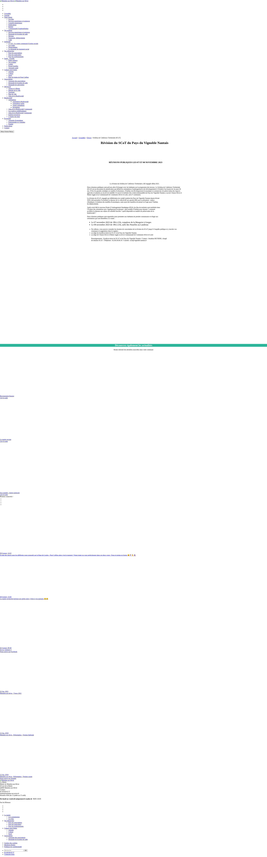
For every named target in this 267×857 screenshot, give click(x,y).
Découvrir (7, 87)
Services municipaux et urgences (19, 21)
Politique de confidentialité (13, 847)
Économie (7, 118)
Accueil (74, 138)
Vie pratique (8, 30)
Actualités (7, 13)
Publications (12, 25)
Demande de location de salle (18, 34)
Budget (10, 27)
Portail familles (13, 66)
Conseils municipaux (15, 23)
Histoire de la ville (14, 90)
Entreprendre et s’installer (16, 122)
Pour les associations (15, 53)
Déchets (11, 36)
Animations (12, 100)
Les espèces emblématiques (17, 111)
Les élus (11, 19)
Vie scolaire (12, 62)
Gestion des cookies (10, 843)
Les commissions (14, 817)
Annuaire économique (15, 120)
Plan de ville (12, 94)
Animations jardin (18, 103)
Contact (6, 128)
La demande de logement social (18, 49)
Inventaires (16, 107)
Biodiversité (8, 98)
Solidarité (7, 42)
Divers (89, 138)
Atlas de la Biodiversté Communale (20, 113)
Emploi (10, 124)
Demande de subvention (16, 85)
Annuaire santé (13, 68)
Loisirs (10, 64)
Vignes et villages (14, 88)
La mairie (7, 815)
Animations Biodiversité (20, 102)
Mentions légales (9, 845)
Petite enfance (13, 60)
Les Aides (11, 45)
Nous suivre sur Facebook (8, 652)
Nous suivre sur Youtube (8, 778)
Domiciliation (12, 47)
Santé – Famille (9, 58)
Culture (10, 73)
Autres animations (18, 105)
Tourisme (11, 92)
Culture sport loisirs (10, 70)
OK (26, 850)
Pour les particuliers (14, 55)
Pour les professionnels (15, 57)
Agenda (6, 15)
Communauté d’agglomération (18, 28)
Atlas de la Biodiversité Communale (20, 109)
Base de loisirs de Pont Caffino (18, 77)
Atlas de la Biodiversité (16, 96)
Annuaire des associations (16, 81)
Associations (8, 79)
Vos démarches (9, 51)
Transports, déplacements (16, 38)
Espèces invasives (14, 115)
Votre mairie (8, 17)
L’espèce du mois (14, 117)
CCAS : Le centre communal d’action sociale (23, 43)
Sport (10, 75)
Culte (10, 40)
